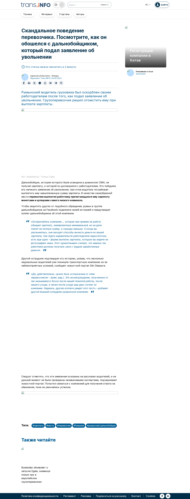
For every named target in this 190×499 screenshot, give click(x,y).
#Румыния (79, 425)
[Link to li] (168, 496)
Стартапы (64, 14)
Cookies (150, 496)
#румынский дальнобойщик (101, 425)
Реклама (86, 496)
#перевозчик (64, 425)
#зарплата (38, 425)
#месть (50, 425)
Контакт (136, 496)
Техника (27, 14)
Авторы (80, 14)
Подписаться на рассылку (111, 496)
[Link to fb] (162, 496)
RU (146, 5)
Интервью (47, 14)
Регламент (69, 496)
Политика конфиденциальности (39, 496)
